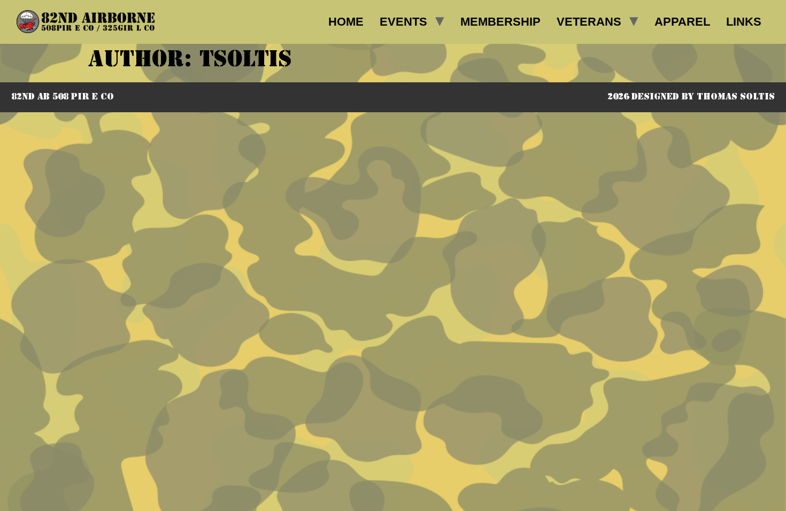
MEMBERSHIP (500, 21)
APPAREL (682, 21)
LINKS (743, 21)
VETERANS (589, 21)
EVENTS (403, 21)
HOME (346, 21)
